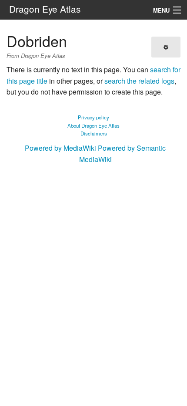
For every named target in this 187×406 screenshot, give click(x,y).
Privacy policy (93, 117)
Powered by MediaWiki (60, 148)
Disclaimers (93, 133)
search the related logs (139, 81)
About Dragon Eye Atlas (93, 125)
